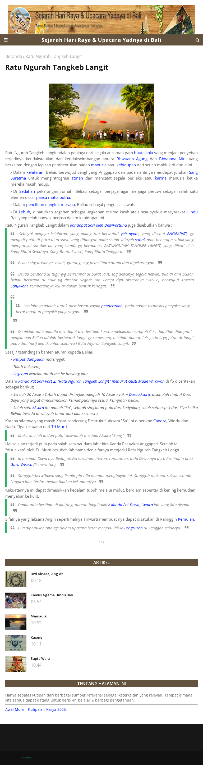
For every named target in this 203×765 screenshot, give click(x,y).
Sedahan (27, 191)
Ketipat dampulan (29, 359)
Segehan (20, 373)
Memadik (39, 616)
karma (161, 178)
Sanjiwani (19, 285)
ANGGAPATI (177, 233)
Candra (159, 420)
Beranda (13, 56)
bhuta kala (143, 152)
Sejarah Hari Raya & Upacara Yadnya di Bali (101, 39)
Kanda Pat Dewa (125, 504)
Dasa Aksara (139, 394)
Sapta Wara (40, 658)
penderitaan (112, 305)
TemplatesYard (26, 758)
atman (77, 178)
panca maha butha (53, 197)
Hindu (192, 211)
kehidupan (126, 164)
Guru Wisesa (21, 464)
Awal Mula (14, 709)
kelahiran (34, 172)
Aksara (38, 407)
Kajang (37, 637)
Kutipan (35, 709)
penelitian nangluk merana (50, 204)
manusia (99, 164)
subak (140, 239)
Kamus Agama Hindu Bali (52, 595)
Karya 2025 (56, 709)
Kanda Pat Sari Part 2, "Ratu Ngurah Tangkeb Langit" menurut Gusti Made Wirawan (91, 381)
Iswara (147, 504)
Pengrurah (133, 527)
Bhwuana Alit (171, 158)
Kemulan (186, 519)
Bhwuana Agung (132, 158)
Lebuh (24, 211)
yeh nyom (130, 233)
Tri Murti (59, 426)
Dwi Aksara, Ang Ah (47, 573)
